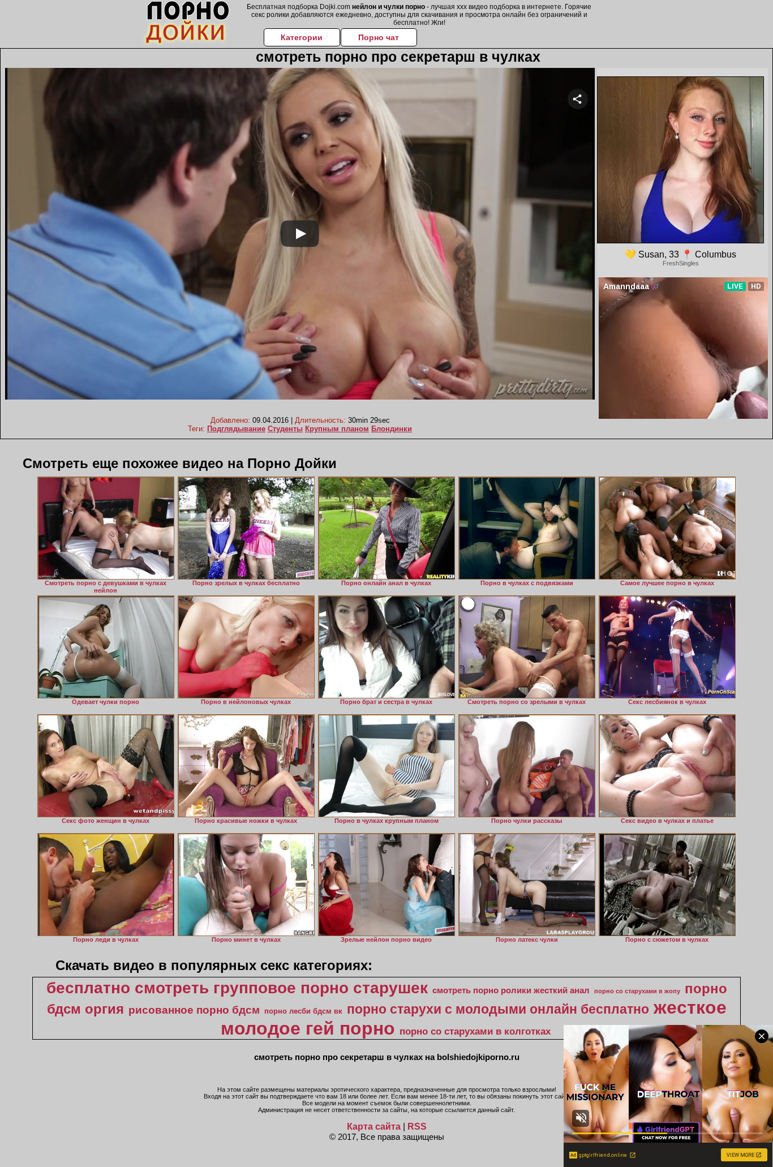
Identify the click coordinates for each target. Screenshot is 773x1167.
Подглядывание (236, 428)
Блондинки (391, 428)
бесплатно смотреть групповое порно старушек (237, 988)
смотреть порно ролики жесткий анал (511, 990)
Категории (302, 37)
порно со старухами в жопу (637, 991)
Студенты (285, 428)
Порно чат (378, 37)
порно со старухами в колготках (475, 1031)
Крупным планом (337, 428)
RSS (417, 1126)
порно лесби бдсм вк (303, 1011)
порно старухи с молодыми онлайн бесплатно (498, 1009)
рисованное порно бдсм (194, 1010)
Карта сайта (374, 1126)
